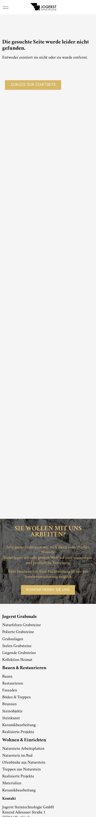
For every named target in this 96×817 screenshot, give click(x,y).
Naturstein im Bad (17, 756)
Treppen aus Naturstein (21, 769)
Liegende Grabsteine (19, 653)
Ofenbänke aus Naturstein (23, 762)
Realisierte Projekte (18, 732)
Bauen (7, 676)
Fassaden (9, 690)
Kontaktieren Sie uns (48, 590)
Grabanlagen (12, 639)
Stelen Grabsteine (16, 646)
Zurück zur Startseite (33, 85)
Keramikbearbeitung (18, 725)
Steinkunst (11, 718)
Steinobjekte (12, 711)
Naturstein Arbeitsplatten (23, 749)
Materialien (11, 783)
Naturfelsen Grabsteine (21, 625)
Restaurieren (12, 683)
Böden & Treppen (16, 697)
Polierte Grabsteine (18, 632)
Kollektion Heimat (17, 660)
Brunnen (9, 704)
